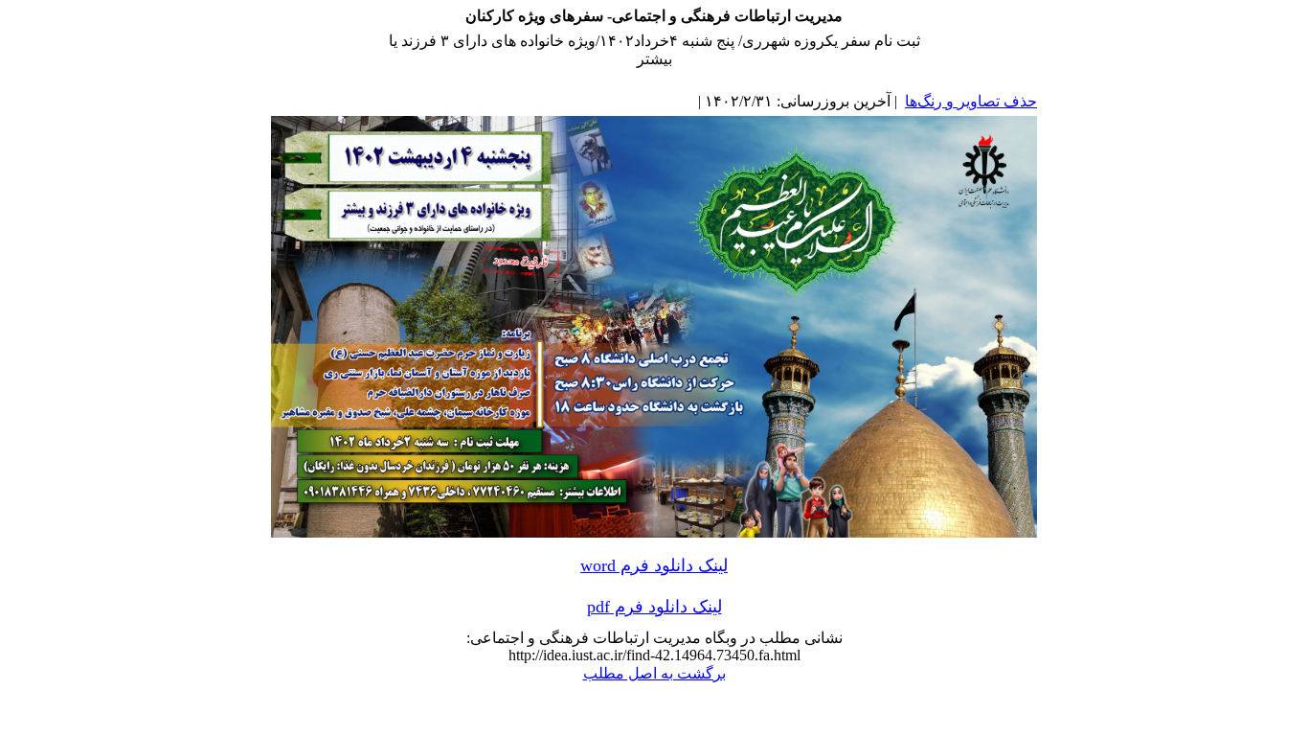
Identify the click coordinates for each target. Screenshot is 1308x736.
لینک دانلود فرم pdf (654, 606)
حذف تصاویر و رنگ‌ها (971, 101)
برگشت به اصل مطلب (654, 673)
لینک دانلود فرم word (654, 565)
